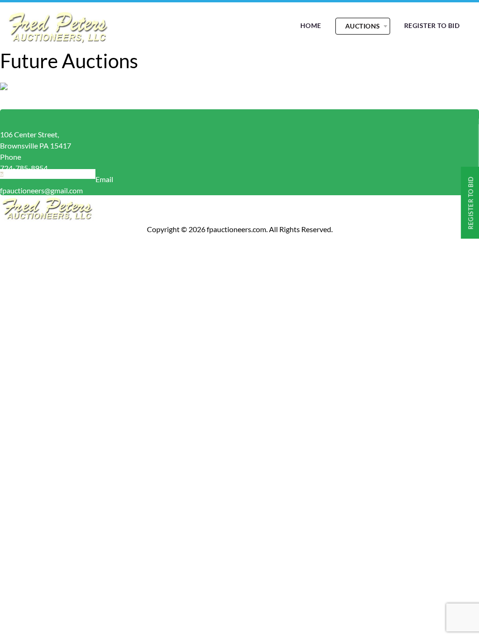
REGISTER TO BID (432, 25)
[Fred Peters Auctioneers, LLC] (57, 42)
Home (310, 25)
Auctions (362, 26)
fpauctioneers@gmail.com (41, 190)
